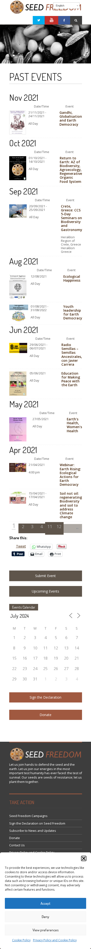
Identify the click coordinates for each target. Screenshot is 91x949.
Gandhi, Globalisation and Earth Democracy (70, 118)
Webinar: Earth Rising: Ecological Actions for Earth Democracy (70, 475)
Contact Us (17, 845)
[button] (83, 858)
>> (77, 528)
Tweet (21, 546)
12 (59, 526)
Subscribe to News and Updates (32, 831)
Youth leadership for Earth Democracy (72, 312)
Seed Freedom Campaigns (28, 816)
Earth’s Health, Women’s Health (74, 425)
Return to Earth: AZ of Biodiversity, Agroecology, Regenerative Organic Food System (71, 170)
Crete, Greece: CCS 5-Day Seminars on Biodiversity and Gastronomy (71, 218)
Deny (45, 916)
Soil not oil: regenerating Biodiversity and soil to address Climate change (71, 505)
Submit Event (45, 575)
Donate (45, 714)
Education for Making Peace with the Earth (70, 379)
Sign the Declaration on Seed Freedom (37, 823)
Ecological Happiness (71, 278)
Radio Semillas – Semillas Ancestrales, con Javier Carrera (71, 354)
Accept (45, 903)
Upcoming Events (45, 591)
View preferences (46, 930)
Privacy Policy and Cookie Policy (55, 940)
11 (49, 526)
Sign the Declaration (45, 697)
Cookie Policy (21, 940)
